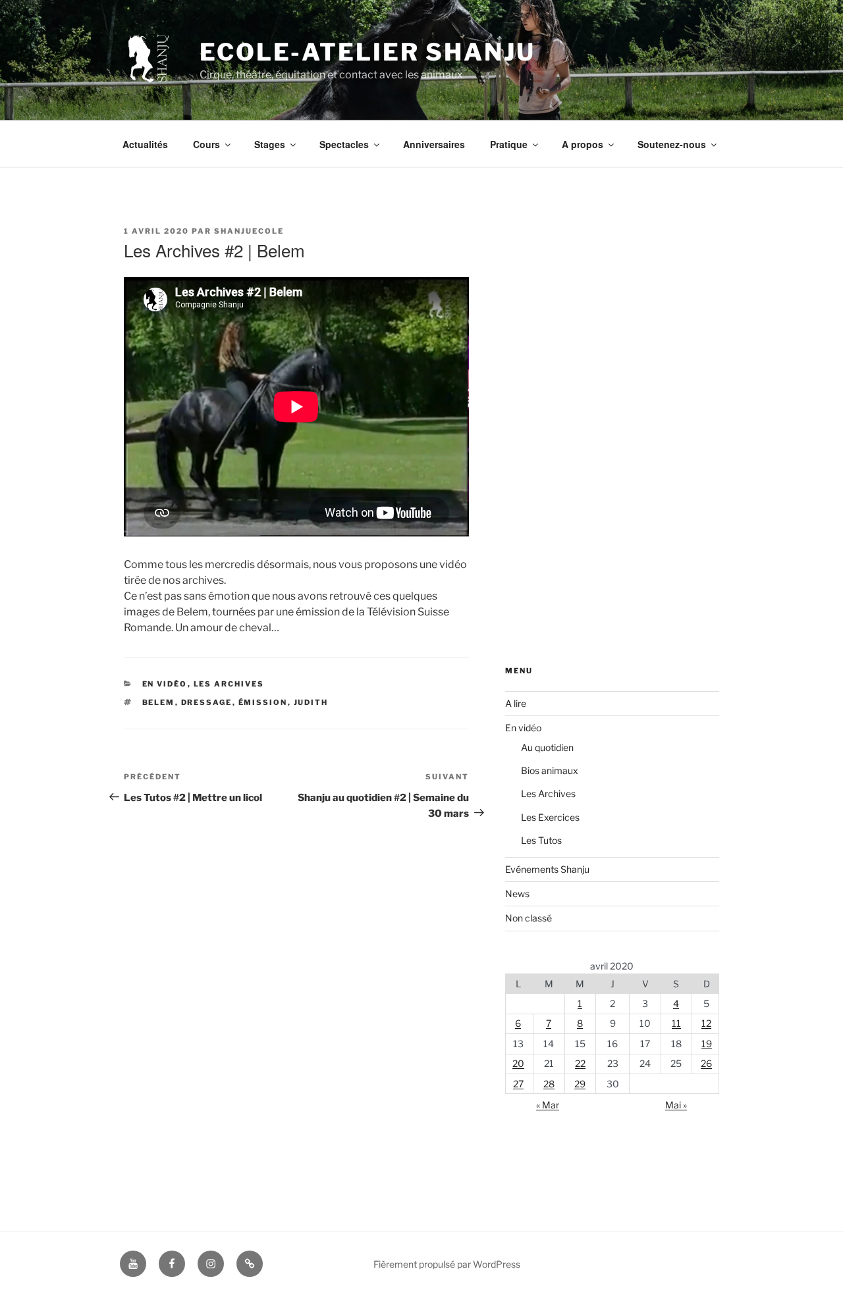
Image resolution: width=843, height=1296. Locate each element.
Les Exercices (550, 817)
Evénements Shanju (547, 869)
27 (518, 1083)
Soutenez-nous (672, 144)
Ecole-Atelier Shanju (367, 52)
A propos (582, 144)
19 (706, 1043)
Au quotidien (547, 747)
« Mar (547, 1104)
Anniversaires (434, 144)
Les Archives (229, 683)
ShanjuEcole (249, 231)
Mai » (676, 1104)
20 (518, 1063)
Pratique (509, 144)
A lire (515, 703)
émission (263, 702)
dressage (206, 702)
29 (579, 1083)
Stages (269, 144)
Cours (206, 144)
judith (311, 702)
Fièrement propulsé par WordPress (446, 1264)
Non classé (528, 917)
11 (676, 1023)
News (517, 893)
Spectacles (344, 144)
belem (158, 702)
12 (706, 1023)
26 (706, 1063)
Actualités (145, 144)
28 (549, 1083)
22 (580, 1063)
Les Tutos (541, 840)
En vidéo (165, 683)
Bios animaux (549, 770)
